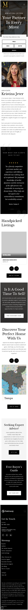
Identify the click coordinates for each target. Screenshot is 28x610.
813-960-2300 (5, 524)
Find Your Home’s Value (14, 315)
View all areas (14, 406)
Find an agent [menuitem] (5, 559)
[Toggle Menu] (24, 4)
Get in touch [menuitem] (5, 568)
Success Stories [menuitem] (6, 561)
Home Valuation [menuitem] (6, 550)
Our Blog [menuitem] (4, 566)
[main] (14, 252)
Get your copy (14, 493)
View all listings (14, 275)
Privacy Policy (20, 600)
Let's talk (14, 452)
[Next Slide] (16, 268)
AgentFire (3, 606)
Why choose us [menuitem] (6, 557)
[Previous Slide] (11, 268)
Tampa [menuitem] (3, 572)
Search (14, 50)
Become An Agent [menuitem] (7, 564)
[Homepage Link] (5, 4)
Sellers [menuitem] (3, 546)
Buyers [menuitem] (3, 544)
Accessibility (9, 602)
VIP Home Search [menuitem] (6, 548)
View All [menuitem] (3, 575)
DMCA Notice (16, 602)
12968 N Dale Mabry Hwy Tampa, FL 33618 (8, 530)
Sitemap (3, 602)
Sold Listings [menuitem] (5, 553)
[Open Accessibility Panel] (2, 607)
